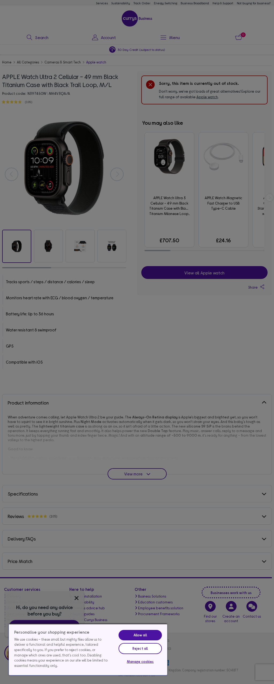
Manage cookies (140, 661)
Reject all (140, 648)
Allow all (140, 635)
